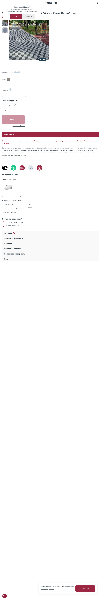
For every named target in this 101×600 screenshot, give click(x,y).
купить (13, 119)
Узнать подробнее (47, 589)
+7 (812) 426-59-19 (14, 222)
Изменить (28, 16)
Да (16, 16)
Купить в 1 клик (19, 126)
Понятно (85, 588)
